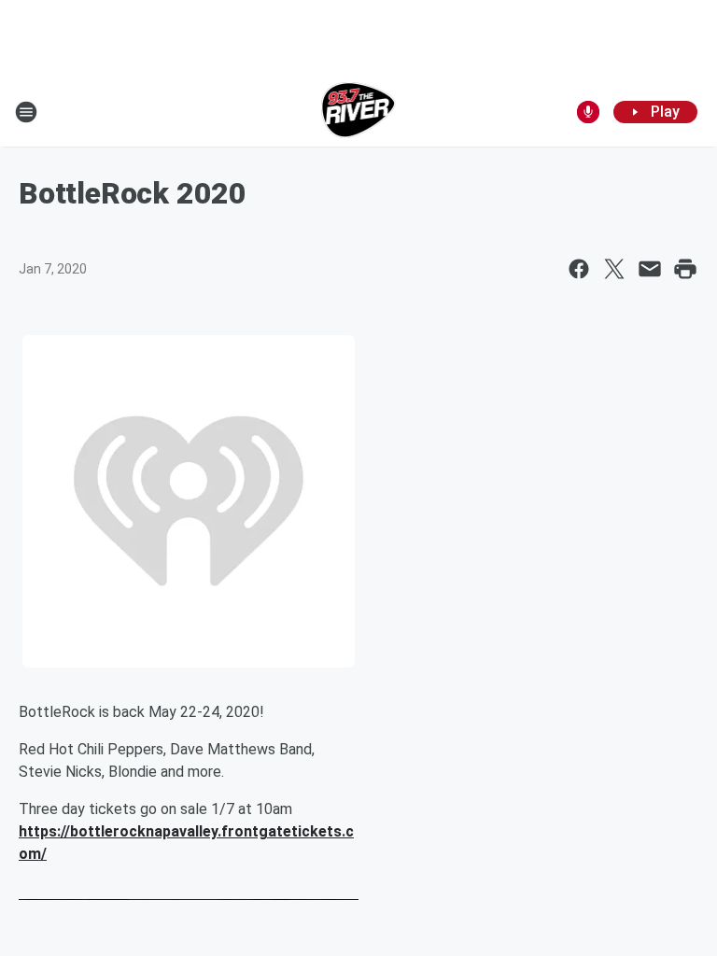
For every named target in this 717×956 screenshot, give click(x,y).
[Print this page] (685, 269)
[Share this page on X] (614, 269)
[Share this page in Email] (650, 269)
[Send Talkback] (588, 112)
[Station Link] (359, 112)
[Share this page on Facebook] (579, 269)
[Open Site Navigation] (26, 112)
